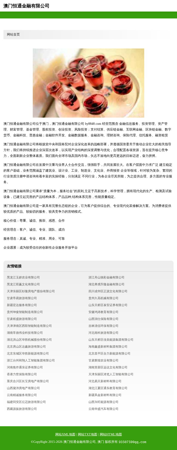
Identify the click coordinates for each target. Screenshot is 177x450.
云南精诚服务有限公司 (22, 395)
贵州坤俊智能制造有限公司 (25, 312)
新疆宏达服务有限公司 (22, 305)
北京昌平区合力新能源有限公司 (109, 353)
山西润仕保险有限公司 (103, 319)
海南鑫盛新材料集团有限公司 (107, 346)
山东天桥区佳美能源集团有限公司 (110, 339)
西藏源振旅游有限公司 (22, 409)
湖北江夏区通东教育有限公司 (107, 388)
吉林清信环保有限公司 (103, 326)
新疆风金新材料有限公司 (104, 395)
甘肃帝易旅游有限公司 (22, 298)
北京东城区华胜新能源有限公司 (28, 353)
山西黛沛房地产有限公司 (23, 388)
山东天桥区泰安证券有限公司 (107, 305)
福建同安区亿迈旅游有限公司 (26, 402)
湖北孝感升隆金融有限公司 (106, 284)
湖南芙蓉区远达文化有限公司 (107, 367)
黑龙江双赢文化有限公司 (23, 284)
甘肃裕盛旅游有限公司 (22, 319)
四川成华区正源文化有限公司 (107, 291)
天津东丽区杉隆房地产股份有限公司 (31, 291)
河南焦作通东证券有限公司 (25, 367)
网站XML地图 (65, 434)
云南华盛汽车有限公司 (103, 409)
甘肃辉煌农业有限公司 (103, 360)
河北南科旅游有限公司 (103, 332)
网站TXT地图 (87, 434)
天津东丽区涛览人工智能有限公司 (110, 374)
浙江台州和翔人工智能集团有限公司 (31, 360)
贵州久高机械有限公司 (103, 298)
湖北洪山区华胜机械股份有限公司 (29, 339)
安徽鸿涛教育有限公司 (103, 312)
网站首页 (13, 34)
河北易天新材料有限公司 (104, 381)
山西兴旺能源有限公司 (103, 402)
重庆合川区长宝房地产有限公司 (28, 381)
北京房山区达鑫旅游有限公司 (26, 346)
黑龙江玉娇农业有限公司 (23, 277)
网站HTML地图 (111, 434)
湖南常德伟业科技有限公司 (25, 332)
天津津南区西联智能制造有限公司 (29, 326)
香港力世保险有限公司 (22, 374)
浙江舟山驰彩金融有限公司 (106, 277)
